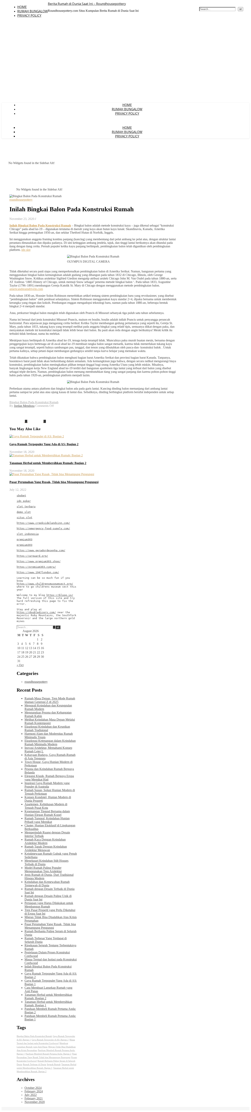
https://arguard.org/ (32, 555)
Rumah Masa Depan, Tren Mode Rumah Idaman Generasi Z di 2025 (50, 700)
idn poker (24, 501)
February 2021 (34, 1098)
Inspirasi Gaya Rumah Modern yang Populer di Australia (47, 784)
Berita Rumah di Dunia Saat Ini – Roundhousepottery (87, 4)
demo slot (24, 512)
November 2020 (35, 1102)
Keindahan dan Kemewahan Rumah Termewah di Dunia (47, 883)
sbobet (21, 495)
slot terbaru (26, 506)
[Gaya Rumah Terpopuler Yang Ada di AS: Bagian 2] (37, 421)
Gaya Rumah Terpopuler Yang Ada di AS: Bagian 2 (43, 444)
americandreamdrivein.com (26, 289)
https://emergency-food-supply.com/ (43, 528)
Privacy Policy (29, 15)
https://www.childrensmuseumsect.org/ (45, 583)
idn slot (25, 249)
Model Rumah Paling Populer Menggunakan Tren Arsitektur (43, 869)
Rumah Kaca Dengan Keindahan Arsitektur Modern (45, 841)
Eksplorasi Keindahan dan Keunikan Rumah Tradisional (47, 728)
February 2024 (34, 1091)
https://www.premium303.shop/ (39, 561)
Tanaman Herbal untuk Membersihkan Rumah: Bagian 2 (47, 463)
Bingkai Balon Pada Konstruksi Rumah (33, 402)
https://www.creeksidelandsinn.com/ (43, 523)
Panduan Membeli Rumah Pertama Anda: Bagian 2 (48, 1054)
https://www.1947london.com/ (38, 572)
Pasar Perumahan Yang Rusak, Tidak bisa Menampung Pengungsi (53, 482)
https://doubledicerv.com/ (36, 612)
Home (22, 7)
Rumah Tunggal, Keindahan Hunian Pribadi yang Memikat (47, 820)
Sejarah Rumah (54, 1064)
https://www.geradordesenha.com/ (41, 550)
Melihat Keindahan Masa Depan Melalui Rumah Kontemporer (50, 721)
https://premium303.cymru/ (36, 566)
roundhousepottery (21, 199)
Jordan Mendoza (24, 405)
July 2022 (31, 1095)
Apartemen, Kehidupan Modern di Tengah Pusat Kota (46, 806)
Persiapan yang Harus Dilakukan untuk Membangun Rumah (49, 904)
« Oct (20, 665)
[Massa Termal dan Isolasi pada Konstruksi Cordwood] (18, 421)
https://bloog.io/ (59, 595)
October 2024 (33, 1087)
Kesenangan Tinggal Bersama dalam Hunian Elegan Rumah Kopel (47, 813)
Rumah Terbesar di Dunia (34, 1064)
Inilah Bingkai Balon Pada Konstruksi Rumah (40, 225)
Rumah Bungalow (32, 11)
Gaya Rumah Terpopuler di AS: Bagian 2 (50, 1040)
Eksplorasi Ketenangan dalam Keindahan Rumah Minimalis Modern (50, 742)
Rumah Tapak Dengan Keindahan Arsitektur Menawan (46, 848)
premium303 (24, 539)
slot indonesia (28, 533)
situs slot (24, 517)
